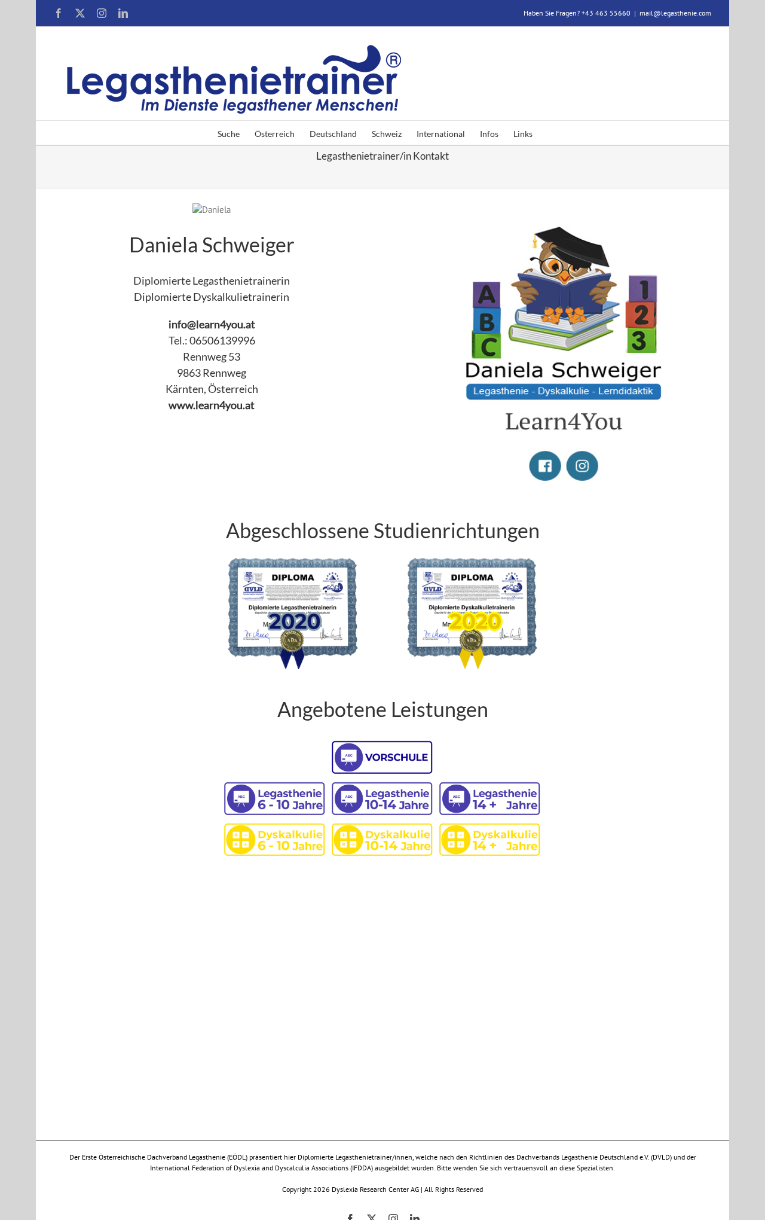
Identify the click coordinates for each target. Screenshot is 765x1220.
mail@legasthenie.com (675, 12)
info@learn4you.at (212, 324)
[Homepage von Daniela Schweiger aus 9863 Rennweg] (553, 209)
